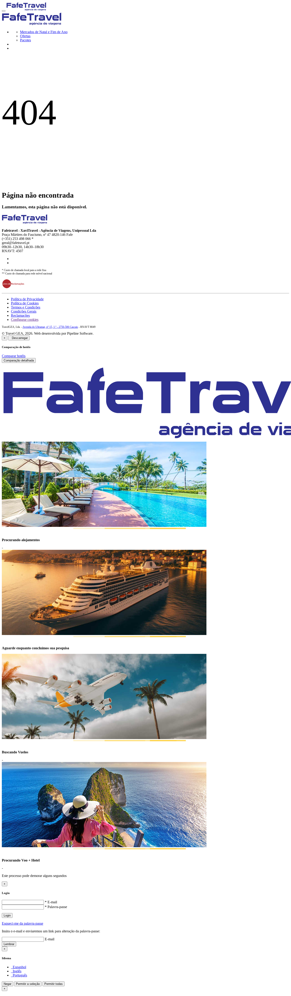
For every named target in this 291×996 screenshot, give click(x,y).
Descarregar (19, 338)
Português (19, 975)
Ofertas (25, 36)
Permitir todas (53, 984)
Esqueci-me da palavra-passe (22, 923)
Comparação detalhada (19, 360)
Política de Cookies (25, 303)
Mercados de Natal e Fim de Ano (44, 32)
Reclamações (20, 315)
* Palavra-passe (56, 907)
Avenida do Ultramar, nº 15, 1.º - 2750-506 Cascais (50, 327)
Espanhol (18, 967)
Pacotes (25, 40)
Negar (7, 984)
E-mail (49, 939)
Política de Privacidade (27, 299)
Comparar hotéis (13, 356)
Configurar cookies (24, 319)
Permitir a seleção (28, 984)
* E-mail (51, 902)
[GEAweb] (26, 10)
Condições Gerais (23, 311)
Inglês (16, 971)
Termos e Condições (25, 307)
